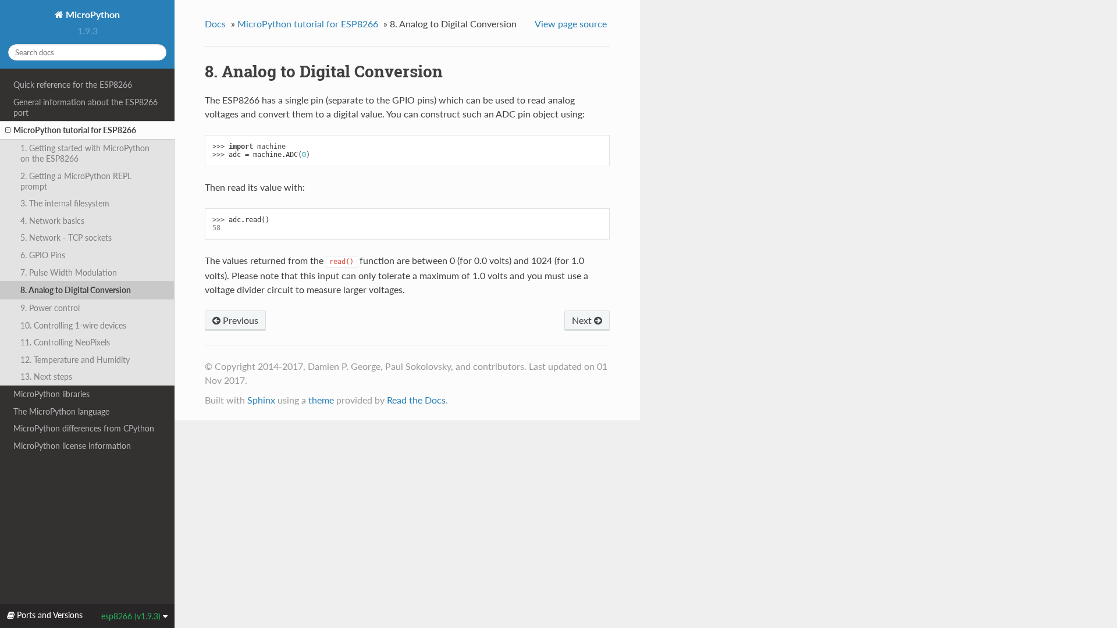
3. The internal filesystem (64, 203)
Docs (215, 23)
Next (583, 320)
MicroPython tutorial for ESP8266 (74, 130)
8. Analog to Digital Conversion (75, 290)
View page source (571, 23)
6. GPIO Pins (42, 255)
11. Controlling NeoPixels (65, 342)
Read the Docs (416, 399)
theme (321, 399)
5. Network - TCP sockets (66, 237)
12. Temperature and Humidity (75, 360)
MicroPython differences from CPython (83, 428)
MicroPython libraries (51, 394)
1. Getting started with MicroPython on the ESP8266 (85, 153)
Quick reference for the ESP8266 (72, 85)
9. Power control (50, 308)
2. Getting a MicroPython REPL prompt (75, 181)
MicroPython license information (72, 446)
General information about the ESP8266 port (85, 107)
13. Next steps (46, 376)
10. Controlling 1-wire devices (73, 325)
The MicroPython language (61, 411)
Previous (239, 320)
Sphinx (261, 399)
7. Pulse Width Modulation (68, 272)
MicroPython (91, 14)
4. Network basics (52, 221)
